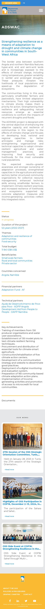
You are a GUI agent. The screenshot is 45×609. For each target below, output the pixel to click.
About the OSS (10, 588)
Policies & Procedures (14, 591)
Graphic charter (11, 594)
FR (24, 3)
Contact (27, 594)
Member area (11, 3)
